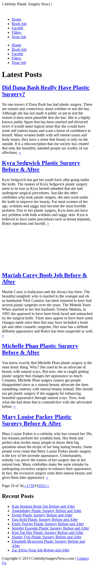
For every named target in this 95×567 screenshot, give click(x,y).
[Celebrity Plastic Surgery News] (31, 11)
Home (16, 19)
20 (40, 486)
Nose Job (19, 37)
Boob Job (19, 24)
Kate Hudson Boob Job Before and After (43, 506)
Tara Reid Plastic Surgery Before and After (45, 519)
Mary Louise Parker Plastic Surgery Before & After (37, 420)
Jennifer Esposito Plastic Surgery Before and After (50, 528)
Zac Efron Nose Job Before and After (40, 550)
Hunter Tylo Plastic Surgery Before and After (46, 537)
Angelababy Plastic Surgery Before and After (46, 511)
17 (28, 486)
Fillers (16, 32)
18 (32, 486)
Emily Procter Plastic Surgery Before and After (48, 524)
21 (44, 486)
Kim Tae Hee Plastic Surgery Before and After (47, 533)
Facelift (17, 28)
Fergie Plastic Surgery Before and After (42, 515)
